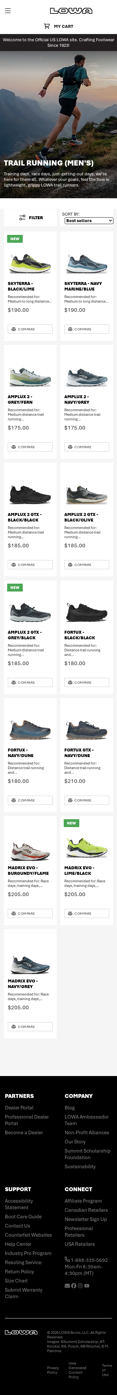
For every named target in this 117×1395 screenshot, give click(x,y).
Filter (36, 218)
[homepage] (71, 11)
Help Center (18, 1244)
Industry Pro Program (28, 1253)
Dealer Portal (19, 1107)
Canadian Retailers (86, 1210)
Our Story (75, 1142)
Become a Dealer (24, 1132)
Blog (70, 1107)
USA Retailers (80, 1244)
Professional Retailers (79, 1231)
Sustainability (80, 1166)
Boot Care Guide (23, 1216)
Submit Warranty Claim (23, 1293)
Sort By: (71, 214)
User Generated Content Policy (77, 1370)
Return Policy (19, 1271)
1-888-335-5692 (89, 1260)
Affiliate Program (83, 1201)
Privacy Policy (53, 1370)
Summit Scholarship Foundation (87, 1154)
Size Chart (16, 1281)
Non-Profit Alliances (87, 1132)
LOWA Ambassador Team (87, 1120)
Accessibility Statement (19, 1204)
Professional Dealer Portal (27, 1120)
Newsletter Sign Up (86, 1219)
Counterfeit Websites (28, 1235)
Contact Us (17, 1226)
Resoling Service (23, 1262)
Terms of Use (107, 1370)
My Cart (63, 26)
